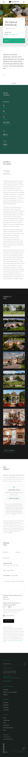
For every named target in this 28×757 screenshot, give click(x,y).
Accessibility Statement (8, 739)
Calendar (5, 694)
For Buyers (5, 702)
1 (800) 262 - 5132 (13, 34)
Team (4, 722)
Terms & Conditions (14, 640)
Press (4, 730)
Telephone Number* (7, 563)
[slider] (14, 315)
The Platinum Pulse (8, 727)
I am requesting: (6, 575)
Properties (5, 689)
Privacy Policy (6, 734)
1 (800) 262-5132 (7, 676)
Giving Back (6, 725)
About (4, 717)
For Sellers (5, 707)
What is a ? (10, 692)
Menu (15, 83)
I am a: (4, 570)
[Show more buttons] (23, 315)
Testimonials (6, 720)
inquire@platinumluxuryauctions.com (12, 678)
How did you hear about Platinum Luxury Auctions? (12, 596)
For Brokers (6, 705)
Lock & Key (6, 710)
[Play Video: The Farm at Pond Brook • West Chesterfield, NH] (14, 309)
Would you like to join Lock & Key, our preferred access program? (12, 603)
